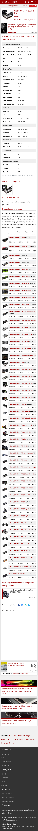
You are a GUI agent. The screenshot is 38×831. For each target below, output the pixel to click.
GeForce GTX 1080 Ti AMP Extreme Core (21, 297)
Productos (17, 20)
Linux (13, 743)
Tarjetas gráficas (29, 20)
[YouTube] (29, 1)
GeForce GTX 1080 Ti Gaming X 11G (20, 246)
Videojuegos (5, 758)
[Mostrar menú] (2, 2)
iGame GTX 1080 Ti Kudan (17, 574)
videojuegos (24, 673)
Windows (31, 739)
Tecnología (5, 754)
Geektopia (12, 2)
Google (27, 736)
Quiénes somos (6, 794)
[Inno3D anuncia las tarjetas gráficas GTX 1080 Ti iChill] (5, 594)
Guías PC (24, 6)
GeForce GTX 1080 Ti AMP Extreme (20, 290)
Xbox (11, 739)
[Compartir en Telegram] (29, 604)
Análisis (4, 785)
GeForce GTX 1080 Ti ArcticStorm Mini (21, 334)
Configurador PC (14, 6)
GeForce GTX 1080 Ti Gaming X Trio (20, 432)
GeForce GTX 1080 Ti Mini (17, 237)
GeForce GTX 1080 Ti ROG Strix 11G (20, 481)
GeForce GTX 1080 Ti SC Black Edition (21, 495)
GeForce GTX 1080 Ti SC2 (17, 502)
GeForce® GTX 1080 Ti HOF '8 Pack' (20, 567)
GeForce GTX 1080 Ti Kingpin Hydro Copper (22, 467)
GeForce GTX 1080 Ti (15, 255)
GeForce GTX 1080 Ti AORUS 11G (19, 304)
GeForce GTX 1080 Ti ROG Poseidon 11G (21, 474)
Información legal (7, 797)
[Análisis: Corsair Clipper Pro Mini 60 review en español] (4, 667)
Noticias (4, 774)
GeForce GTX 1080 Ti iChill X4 (18, 446)
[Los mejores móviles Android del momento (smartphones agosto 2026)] (19, 700)
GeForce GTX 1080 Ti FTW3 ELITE (19, 411)
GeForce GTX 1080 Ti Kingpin (18, 460)
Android (13, 736)
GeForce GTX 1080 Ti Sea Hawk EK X (20, 530)
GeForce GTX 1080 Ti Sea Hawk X (19, 537)
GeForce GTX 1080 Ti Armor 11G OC (20, 348)
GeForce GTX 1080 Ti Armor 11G (19, 341)
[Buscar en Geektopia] (35, 1)
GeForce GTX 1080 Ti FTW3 (17, 404)
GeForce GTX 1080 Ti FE (24, 12)
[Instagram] (25, 1)
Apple (4, 739)
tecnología (16, 673)
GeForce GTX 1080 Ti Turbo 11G (19, 551)
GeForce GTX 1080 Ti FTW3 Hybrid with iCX (22, 418)
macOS (5, 743)
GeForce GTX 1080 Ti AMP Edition (19, 283)
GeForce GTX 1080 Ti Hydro (17, 439)
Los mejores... (12, 32)
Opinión (4, 781)
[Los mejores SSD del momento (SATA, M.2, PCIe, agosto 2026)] (19, 715)
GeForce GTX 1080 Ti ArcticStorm (19, 327)
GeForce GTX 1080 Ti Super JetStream (21, 544)
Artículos (4, 778)
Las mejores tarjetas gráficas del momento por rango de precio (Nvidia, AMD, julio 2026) (22, 27)
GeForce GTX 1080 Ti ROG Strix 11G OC (21, 488)
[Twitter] (32, 1)
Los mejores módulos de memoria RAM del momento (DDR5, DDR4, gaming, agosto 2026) (17, 691)
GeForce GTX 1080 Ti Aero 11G (18, 269)
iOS (20, 736)
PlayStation (21, 739)
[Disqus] (19, 637)
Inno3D (17, 16)
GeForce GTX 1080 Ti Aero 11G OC (19, 276)
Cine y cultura (6, 761)
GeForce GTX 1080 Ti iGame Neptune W (21, 453)
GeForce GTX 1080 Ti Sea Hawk (18, 523)
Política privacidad (7, 801)
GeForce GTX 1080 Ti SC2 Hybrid (19, 509)
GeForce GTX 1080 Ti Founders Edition (21, 369)
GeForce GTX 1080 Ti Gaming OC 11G (20, 425)
